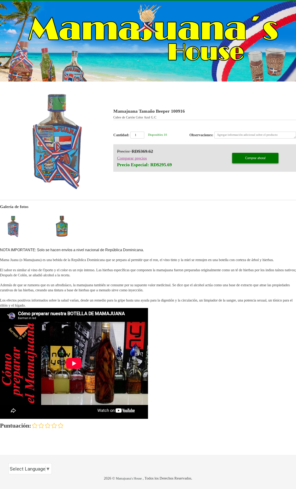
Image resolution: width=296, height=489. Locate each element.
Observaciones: (201, 135)
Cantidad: (121, 135)
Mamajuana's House (129, 478)
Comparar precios (132, 158)
